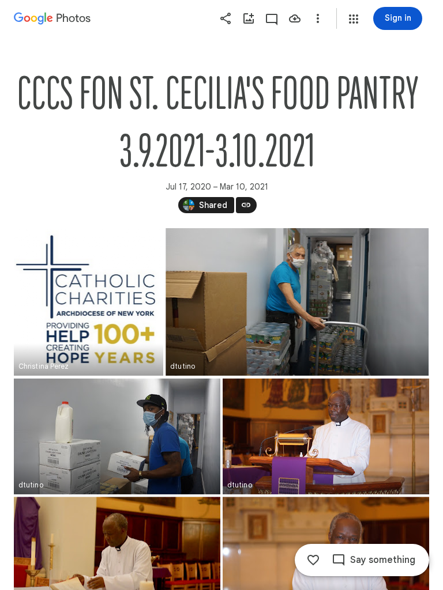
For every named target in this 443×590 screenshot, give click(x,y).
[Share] (225, 18)
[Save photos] (294, 18)
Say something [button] (382, 560)
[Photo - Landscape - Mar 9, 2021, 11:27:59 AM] (117, 436)
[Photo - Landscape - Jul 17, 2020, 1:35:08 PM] (88, 302)
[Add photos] (248, 18)
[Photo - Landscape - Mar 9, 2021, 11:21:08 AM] (297, 302)
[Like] (313, 560)
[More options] (317, 18)
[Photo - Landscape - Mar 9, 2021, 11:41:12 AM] (326, 436)
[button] (353, 19)
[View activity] (271, 18)
